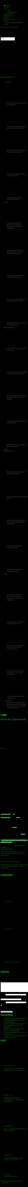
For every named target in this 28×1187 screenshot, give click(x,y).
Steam (18, 817)
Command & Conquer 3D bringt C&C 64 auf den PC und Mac (15, 1036)
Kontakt (6, 24)
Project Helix (7, 82)
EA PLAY (23, 834)
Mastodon (5, 1182)
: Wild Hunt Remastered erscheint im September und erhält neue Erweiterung (15, 1020)
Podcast (6, 17)
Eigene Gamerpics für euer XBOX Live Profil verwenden (16, 707)
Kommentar (5, 981)
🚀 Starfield (7, 5)
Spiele (5, 9)
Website (3, 1002)
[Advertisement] (14, 54)
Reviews (6, 21)
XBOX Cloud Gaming (9, 19)
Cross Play (17, 845)
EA (14, 814)
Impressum (7, 1174)
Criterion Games (5, 814)
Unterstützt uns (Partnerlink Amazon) (12, 1181)
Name (3, 994)
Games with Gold (12, 12)
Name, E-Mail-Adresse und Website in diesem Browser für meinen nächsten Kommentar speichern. (12, 1007)
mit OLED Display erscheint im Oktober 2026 (14, 1029)
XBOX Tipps (8, 701)
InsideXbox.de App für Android (14, 22)
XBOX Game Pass (9, 14)
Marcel (3, 748)
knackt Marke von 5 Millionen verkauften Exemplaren (14, 1025)
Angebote (6, 7)
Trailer (9, 10)
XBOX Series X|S (8, 15)
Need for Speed (5, 817)
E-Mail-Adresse (5, 997)
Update (14, 827)
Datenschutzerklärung (10, 1176)
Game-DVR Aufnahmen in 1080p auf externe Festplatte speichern (16, 703)
